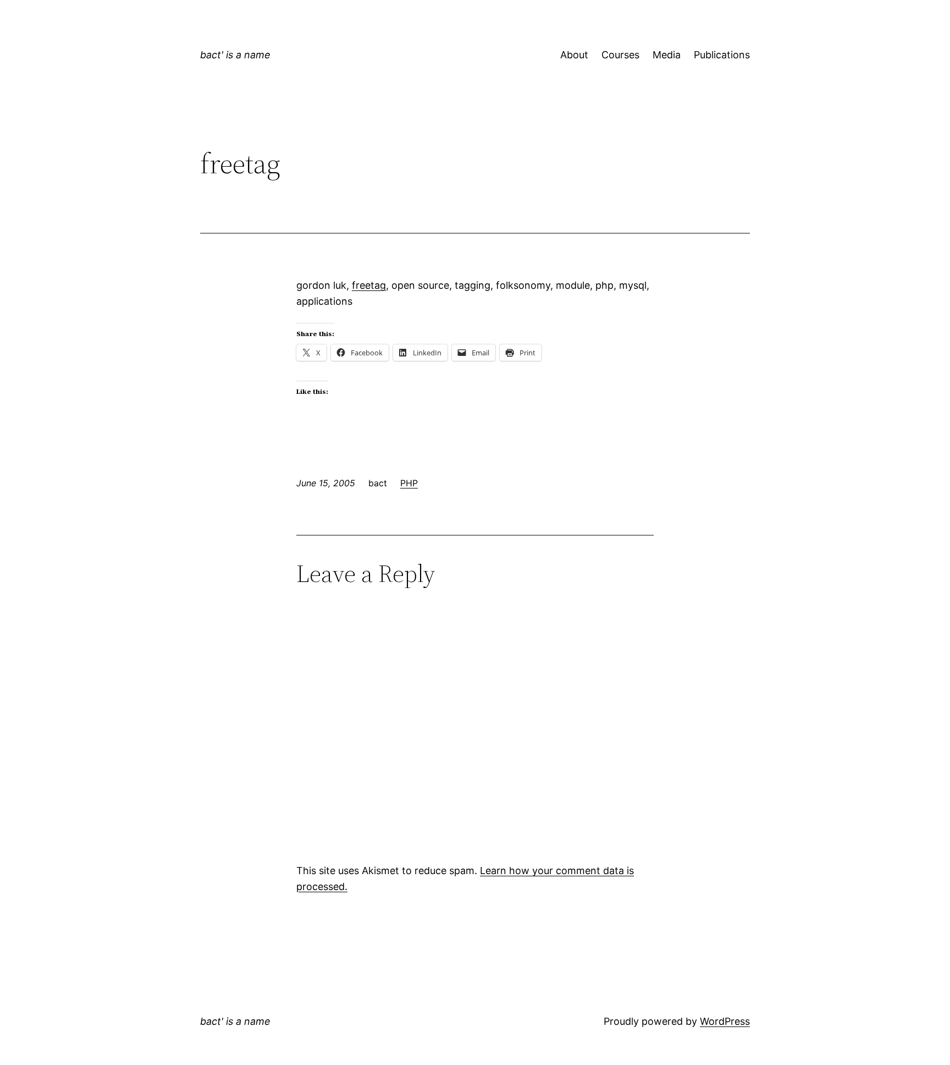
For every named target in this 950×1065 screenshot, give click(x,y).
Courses (620, 55)
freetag (369, 285)
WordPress (725, 1021)
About (574, 55)
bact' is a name (235, 55)
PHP (409, 482)
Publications (722, 55)
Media (667, 55)
